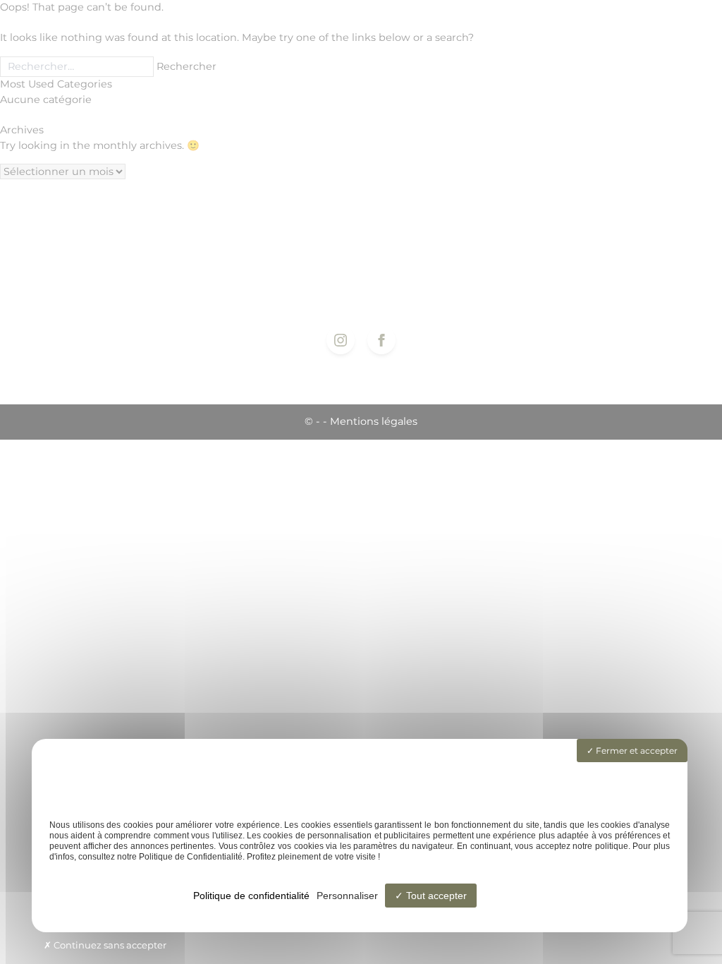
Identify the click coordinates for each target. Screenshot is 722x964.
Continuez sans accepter (108, 945)
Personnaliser (347, 895)
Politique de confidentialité (251, 895)
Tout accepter (435, 895)
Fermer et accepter (636, 750)
